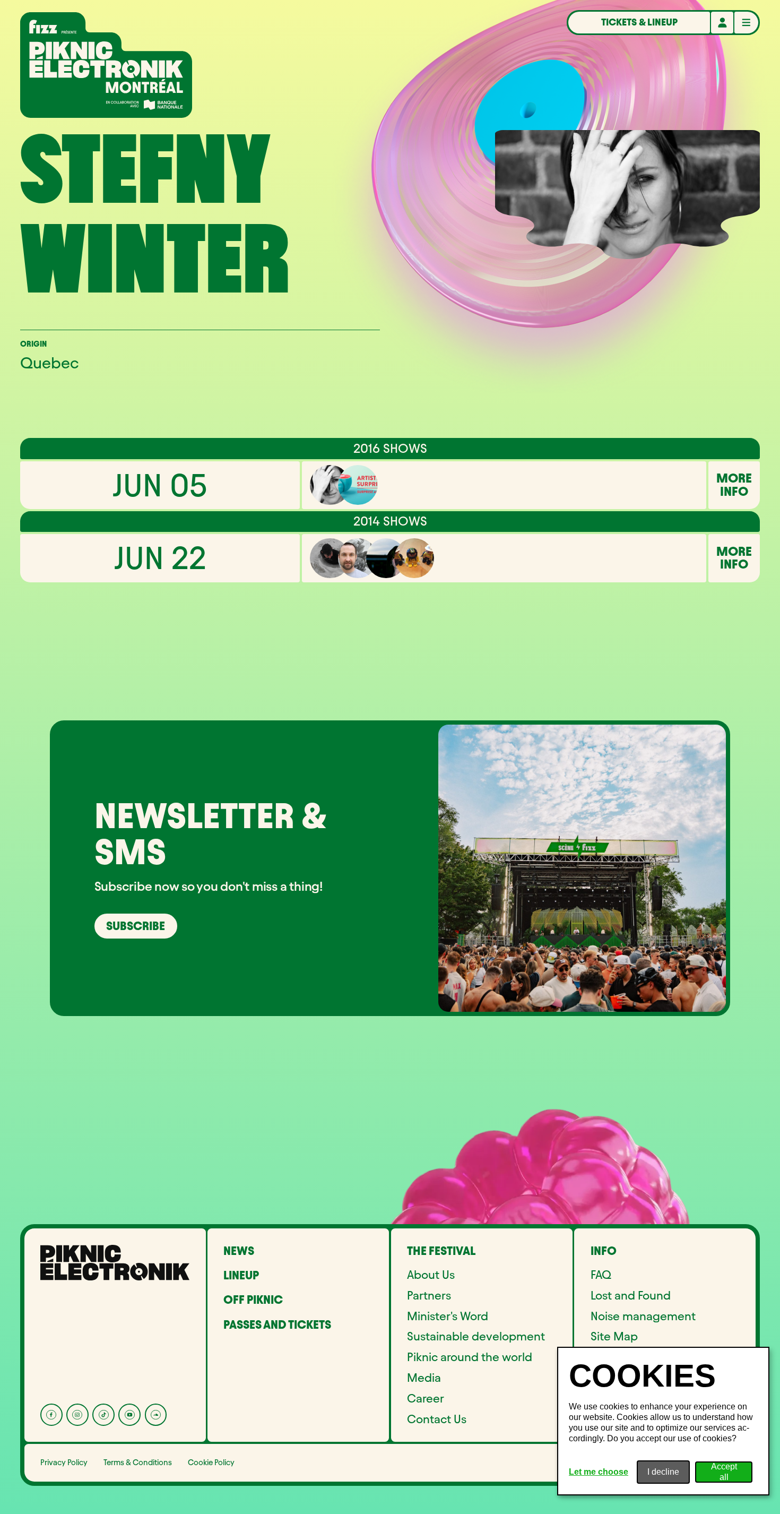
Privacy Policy (64, 1462)
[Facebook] (51, 1415)
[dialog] (663, 1421)
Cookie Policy (211, 1462)
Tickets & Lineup (639, 22)
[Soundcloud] (156, 1415)
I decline (663, 1471)
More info (734, 485)
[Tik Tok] (103, 1415)
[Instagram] (77, 1415)
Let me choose (598, 1471)
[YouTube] (129, 1415)
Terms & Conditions (137, 1462)
